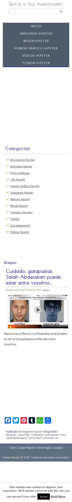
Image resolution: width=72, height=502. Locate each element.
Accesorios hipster (22, 160)
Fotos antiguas (20, 173)
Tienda (14, 219)
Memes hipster (20, 199)
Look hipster (51, 434)
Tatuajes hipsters (21, 212)
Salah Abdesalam (16, 438)
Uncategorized (20, 225)
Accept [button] (43, 496)
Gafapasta (37, 434)
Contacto (57, 447)
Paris (63, 434)
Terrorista (34, 438)
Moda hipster (36, 41)
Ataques (11, 434)
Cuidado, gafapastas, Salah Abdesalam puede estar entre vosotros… (33, 276)
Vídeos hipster (36, 56)
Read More (58, 496)
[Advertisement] (36, 104)
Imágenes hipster (36, 33)
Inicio (36, 26)
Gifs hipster (17, 179)
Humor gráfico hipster (36, 48)
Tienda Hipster (36, 63)
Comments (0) (50, 438)
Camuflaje (23, 434)
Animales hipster (21, 166)
